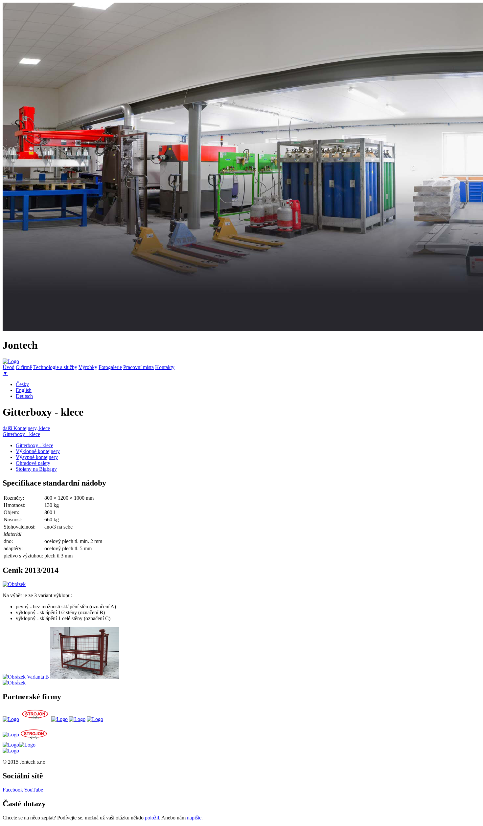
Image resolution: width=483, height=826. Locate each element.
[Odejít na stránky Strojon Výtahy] (35, 719)
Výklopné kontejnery (38, 451)
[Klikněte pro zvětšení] (14, 584)
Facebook (13, 790)
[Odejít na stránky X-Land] (59, 719)
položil (152, 817)
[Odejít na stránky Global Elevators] (11, 719)
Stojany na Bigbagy (36, 469)
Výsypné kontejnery (37, 457)
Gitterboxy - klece (21, 434)
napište (194, 817)
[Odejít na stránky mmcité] (77, 719)
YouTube (33, 790)
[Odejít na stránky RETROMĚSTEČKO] (95, 719)
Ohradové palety (33, 463)
